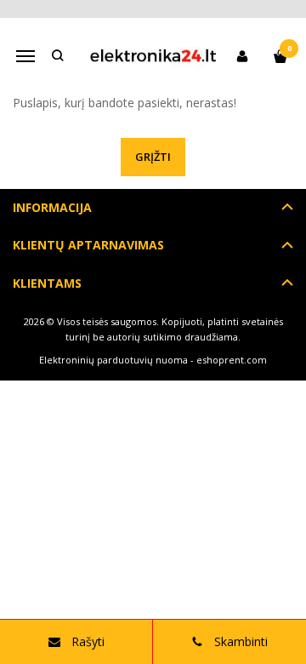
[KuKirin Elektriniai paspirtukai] (153, 55)
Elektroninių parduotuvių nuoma (113, 359)
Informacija (52, 207)
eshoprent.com (231, 359)
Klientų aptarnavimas (88, 245)
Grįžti (153, 156)
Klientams (47, 283)
